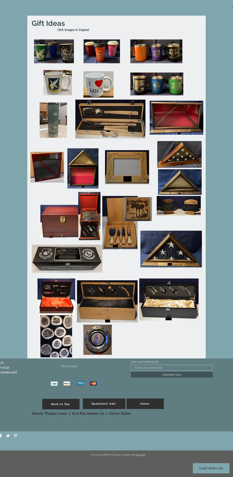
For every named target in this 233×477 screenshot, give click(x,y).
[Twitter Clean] (8, 436)
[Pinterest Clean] (15, 436)
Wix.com (140, 454)
